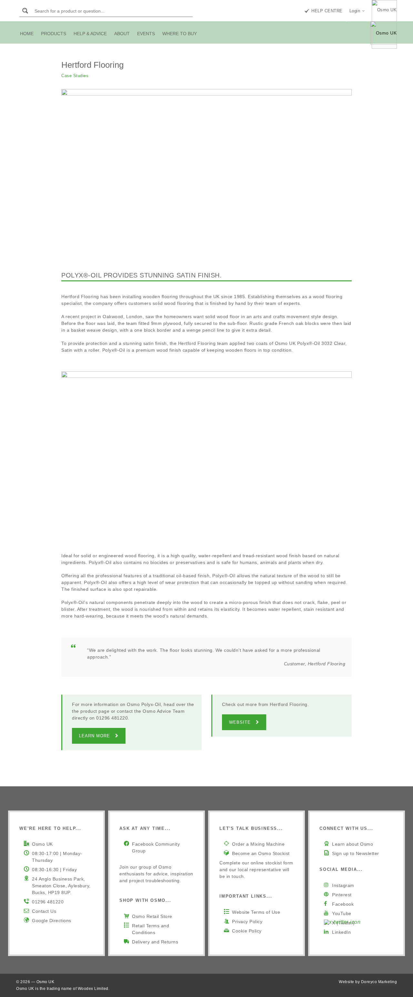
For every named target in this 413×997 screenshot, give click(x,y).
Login (354, 10)
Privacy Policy (247, 921)
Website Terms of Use (256, 912)
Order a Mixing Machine (258, 844)
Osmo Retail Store (152, 916)
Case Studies (74, 75)
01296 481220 (48, 901)
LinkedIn (341, 932)
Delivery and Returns (155, 941)
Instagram (343, 885)
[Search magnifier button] (25, 10)
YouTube (341, 913)
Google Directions (51, 920)
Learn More (94, 735)
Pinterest (342, 894)
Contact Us (44, 911)
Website (240, 722)
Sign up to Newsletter (355, 853)
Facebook (343, 904)
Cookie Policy (247, 930)
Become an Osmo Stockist (261, 853)
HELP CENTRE (327, 10)
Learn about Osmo (352, 844)
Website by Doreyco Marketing (368, 982)
